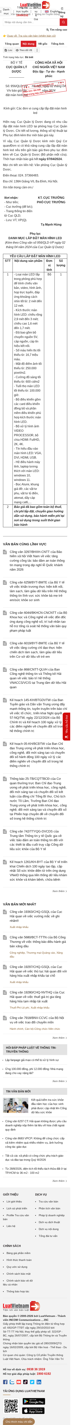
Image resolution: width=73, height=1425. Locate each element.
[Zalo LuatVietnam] (12, 1382)
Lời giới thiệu (14, 1201)
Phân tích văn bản (49, 1208)
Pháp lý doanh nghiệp (52, 1215)
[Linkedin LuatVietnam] (39, 1382)
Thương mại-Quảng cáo (40, 952)
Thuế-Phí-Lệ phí (19, 1007)
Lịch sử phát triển (17, 1208)
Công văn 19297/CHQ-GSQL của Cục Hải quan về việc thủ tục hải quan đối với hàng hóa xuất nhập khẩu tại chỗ (38, 971)
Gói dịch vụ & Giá (36, 11)
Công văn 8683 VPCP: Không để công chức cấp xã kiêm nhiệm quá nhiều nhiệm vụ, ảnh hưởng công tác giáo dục (34, 1142)
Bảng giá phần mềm (19, 1253)
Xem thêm (58, 891)
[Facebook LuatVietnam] (5, 1382)
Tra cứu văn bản (48, 1201)
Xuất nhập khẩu (19, 926)
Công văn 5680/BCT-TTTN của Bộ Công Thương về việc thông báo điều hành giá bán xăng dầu (38, 942)
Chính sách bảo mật (19, 1273)
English (53, 11)
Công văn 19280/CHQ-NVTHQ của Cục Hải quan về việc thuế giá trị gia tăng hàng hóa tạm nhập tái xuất (37, 997)
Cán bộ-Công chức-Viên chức (42, 1028)
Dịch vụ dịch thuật (49, 1222)
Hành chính (16, 1028)
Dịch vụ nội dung (49, 1229)
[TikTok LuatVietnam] (25, 1382)
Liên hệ (11, 1226)
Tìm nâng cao (58, 29)
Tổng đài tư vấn (48, 1235)
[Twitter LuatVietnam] (32, 1382)
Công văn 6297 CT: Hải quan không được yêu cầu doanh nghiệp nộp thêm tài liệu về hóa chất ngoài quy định (35, 1125)
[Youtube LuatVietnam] (18, 1382)
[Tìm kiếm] (63, 22)
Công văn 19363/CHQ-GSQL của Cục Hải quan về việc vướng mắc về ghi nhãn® (36, 916)
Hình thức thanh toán (19, 1259)
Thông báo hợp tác (18, 1291)
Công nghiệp (17, 952)
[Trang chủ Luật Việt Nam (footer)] (35, 1306)
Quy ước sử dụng (17, 1266)
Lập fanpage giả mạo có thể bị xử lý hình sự (32, 1060)
